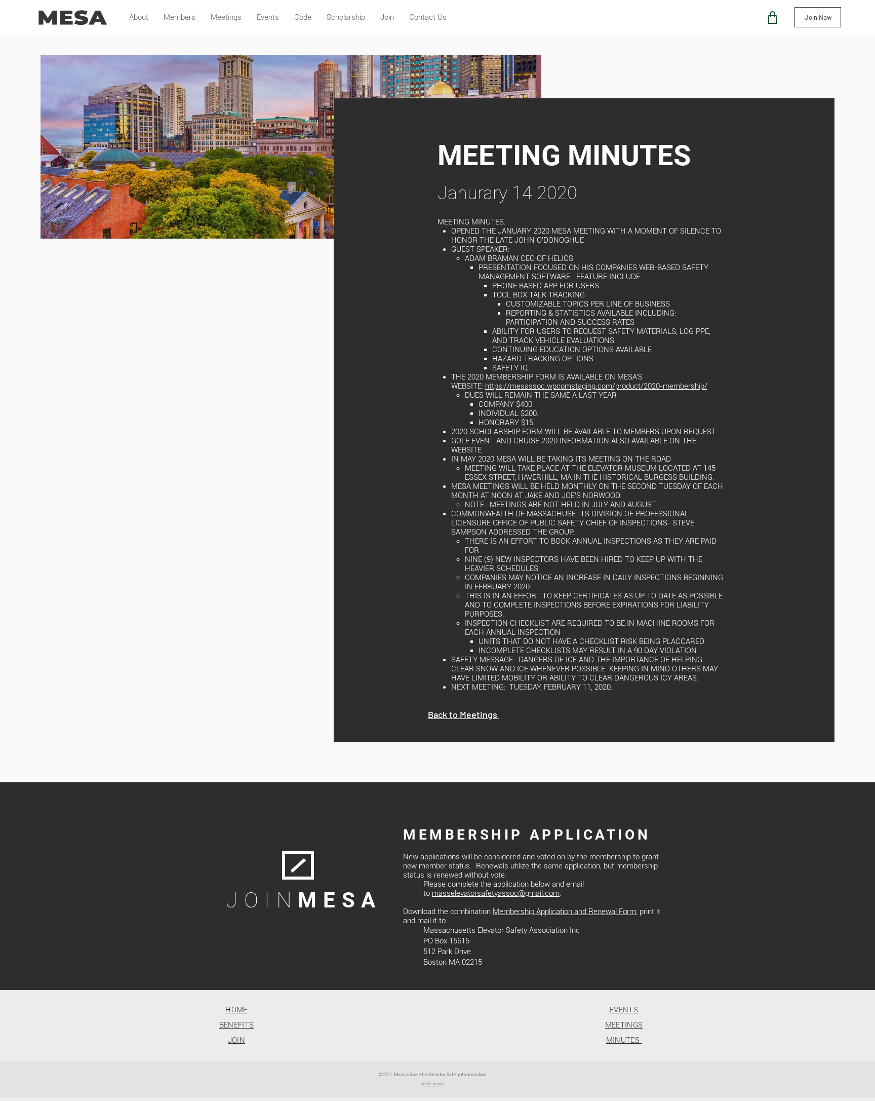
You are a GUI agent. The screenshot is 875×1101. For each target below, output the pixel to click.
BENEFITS (236, 1025)
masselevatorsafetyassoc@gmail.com (496, 893)
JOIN (236, 1040)
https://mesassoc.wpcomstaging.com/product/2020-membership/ (596, 386)
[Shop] (772, 17)
